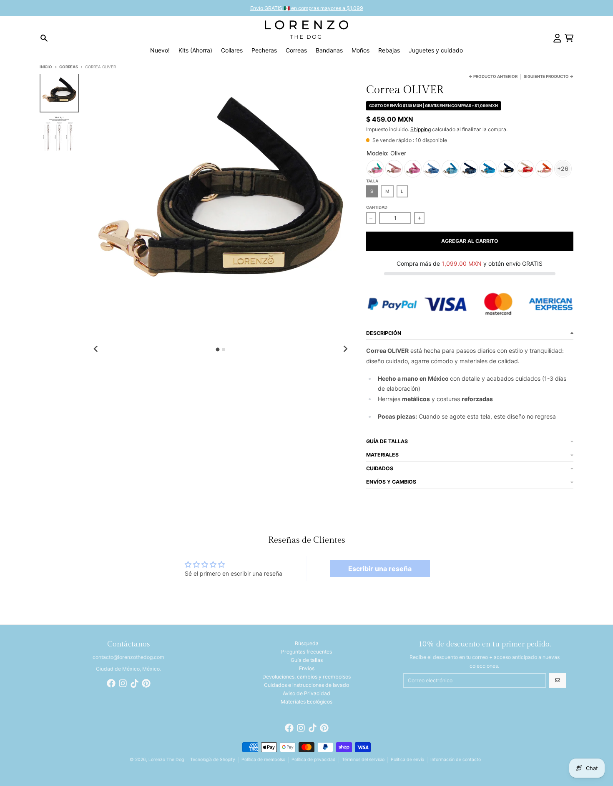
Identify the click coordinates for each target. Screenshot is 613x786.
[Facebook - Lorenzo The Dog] (111, 683)
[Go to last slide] (96, 349)
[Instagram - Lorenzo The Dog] (122, 683)
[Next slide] (345, 349)
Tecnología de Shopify (212, 759)
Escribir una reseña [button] (380, 568)
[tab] (217, 350)
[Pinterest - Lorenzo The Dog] (146, 683)
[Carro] (569, 38)
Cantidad (376, 207)
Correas (68, 67)
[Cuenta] (557, 38)
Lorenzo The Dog (166, 759)
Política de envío (407, 759)
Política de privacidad (313, 759)
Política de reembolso (263, 759)
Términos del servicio (363, 759)
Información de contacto (455, 759)
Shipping (420, 129)
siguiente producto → (548, 76)
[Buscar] (44, 38)
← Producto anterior (493, 76)
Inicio (46, 67)
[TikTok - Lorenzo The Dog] (134, 683)
